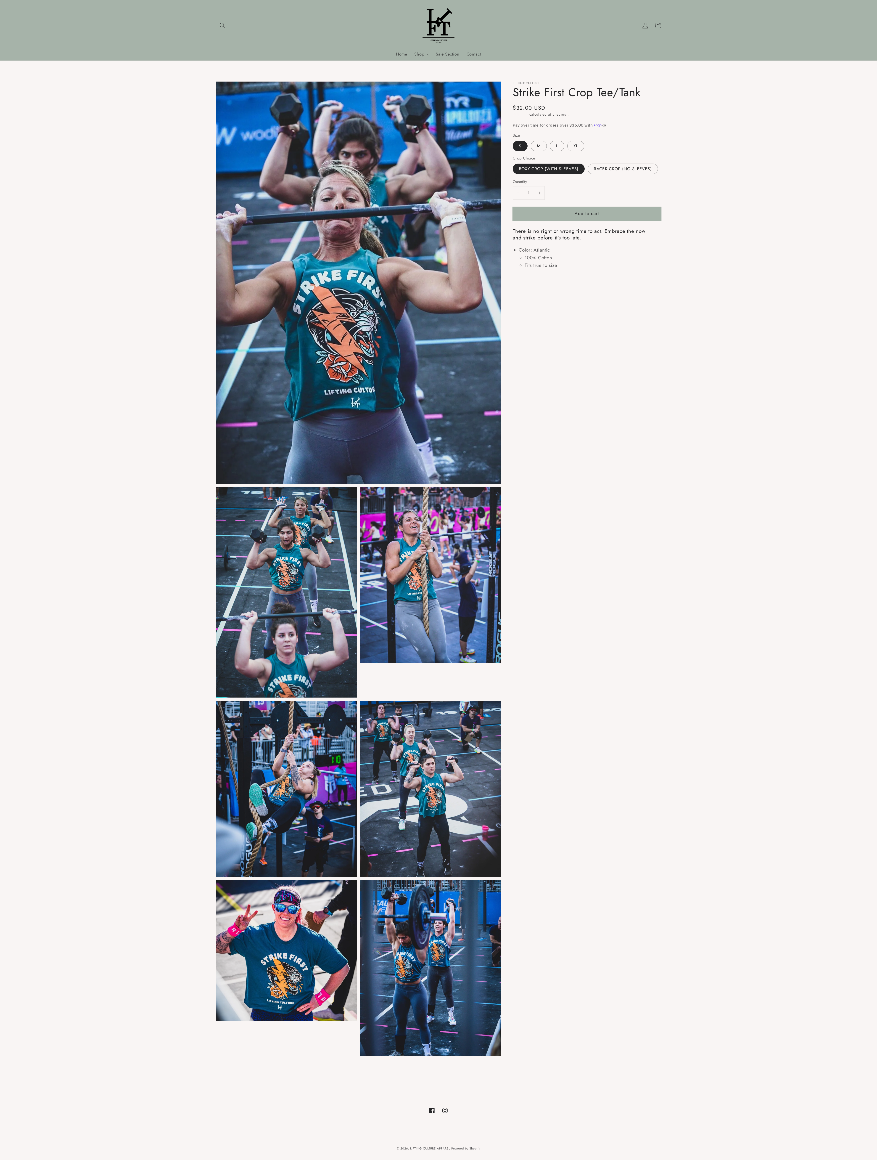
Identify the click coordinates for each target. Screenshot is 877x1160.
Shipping (520, 114)
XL (575, 146)
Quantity (520, 181)
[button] (222, 25)
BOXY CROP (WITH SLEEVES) (549, 169)
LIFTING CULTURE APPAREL (430, 1148)
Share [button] (525, 280)
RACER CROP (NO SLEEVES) (623, 169)
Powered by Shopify (465, 1148)
